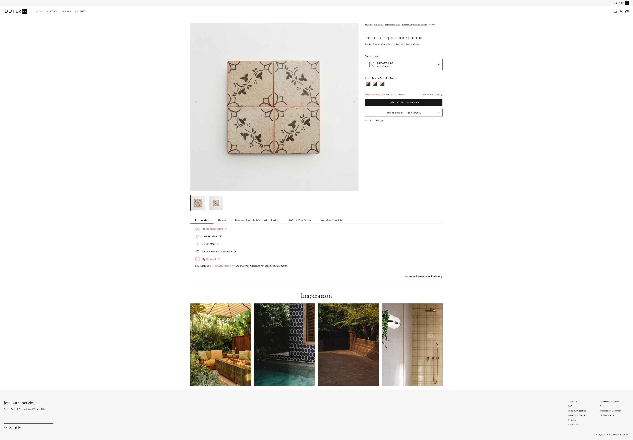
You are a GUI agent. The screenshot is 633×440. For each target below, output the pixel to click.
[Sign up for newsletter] (28, 422)
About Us (572, 401)
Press (602, 406)
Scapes (66, 11)
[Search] (615, 11)
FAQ (570, 406)
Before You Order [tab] (299, 220)
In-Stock (52, 11)
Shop (38, 11)
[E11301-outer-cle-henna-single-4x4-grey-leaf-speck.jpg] (216, 203)
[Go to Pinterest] (11, 427)
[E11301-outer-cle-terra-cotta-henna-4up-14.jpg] (198, 203)
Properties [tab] (202, 220)
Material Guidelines (577, 415)
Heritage (379, 120)
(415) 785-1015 (607, 415)
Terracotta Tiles (392, 24)
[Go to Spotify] (20, 427)
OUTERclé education (609, 401)
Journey (80, 11)
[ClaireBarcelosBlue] (382, 84)
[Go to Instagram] (6, 427)
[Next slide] (353, 103)
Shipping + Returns (577, 410)
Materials (378, 24)
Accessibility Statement (610, 410)
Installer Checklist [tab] (332, 220)
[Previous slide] (195, 103)
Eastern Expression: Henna (414, 24)
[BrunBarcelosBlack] (368, 84)
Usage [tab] (222, 220)
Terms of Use (39, 409)
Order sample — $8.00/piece (404, 102)
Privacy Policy (10, 409)
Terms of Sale (25, 409)
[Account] (621, 11)
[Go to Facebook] (15, 427)
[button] (196, 345)
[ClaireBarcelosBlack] (375, 84)
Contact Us (573, 424)
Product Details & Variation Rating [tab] (257, 220)
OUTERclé (605, 434)
